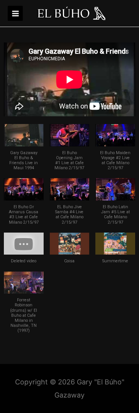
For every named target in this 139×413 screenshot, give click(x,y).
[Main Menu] (15, 13)
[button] (24, 151)
